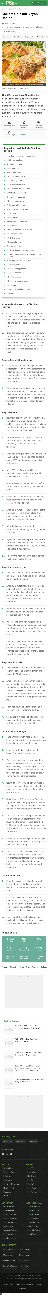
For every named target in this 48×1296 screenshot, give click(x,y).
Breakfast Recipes (10, 1266)
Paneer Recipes (9, 1214)
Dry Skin (30, 1180)
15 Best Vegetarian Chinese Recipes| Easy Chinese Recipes (29, 1080)
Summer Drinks (33, 1214)
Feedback (29, 1284)
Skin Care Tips (33, 1222)
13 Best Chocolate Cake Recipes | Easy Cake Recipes (28, 1040)
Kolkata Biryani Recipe (28, 967)
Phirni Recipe (32, 1234)
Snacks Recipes (9, 1238)
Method (40, 37)
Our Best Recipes (11, 1021)
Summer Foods (33, 1210)
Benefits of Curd (33, 1218)
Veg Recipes (8, 1203)
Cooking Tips (20, 1141)
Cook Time (18, 37)
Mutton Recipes (9, 1255)
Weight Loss (7, 1141)
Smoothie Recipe (34, 1230)
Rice (10, 9)
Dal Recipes (8, 1226)
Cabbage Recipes (10, 1230)
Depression (7, 1180)
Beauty (29, 1164)
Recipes (4, 9)
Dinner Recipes (9, 1206)
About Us (19, 1284)
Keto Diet (6, 1176)
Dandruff (30, 1184)
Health (5, 1164)
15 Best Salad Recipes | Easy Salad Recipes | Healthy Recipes (28, 1053)
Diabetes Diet (8, 1172)
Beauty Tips (32, 1192)
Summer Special (34, 1203)
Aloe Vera (31, 1168)
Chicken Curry (25, 1249)
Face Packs (31, 1188)
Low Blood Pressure (11, 1184)
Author (39, 1284)
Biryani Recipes (25, 1255)
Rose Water (31, 1172)
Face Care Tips (33, 1226)
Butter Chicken (9, 1260)
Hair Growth (31, 1176)
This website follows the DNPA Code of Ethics (24, 1276)
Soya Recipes (8, 1222)
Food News (33, 1141)
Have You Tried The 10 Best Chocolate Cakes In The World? (27, 1026)
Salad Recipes (9, 1210)
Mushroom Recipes (10, 1218)
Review (41, 27)
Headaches (7, 1196)
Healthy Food (8, 1188)
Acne (29, 1196)
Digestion (7, 1192)
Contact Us (22, 1288)
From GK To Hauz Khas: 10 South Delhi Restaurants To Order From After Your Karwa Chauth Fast (28, 1068)
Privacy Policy (8, 1284)
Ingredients (29, 37)
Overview (6, 37)
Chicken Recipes (9, 1249)
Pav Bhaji (24, 1266)
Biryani (13, 967)
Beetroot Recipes (10, 1234)
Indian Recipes (9, 1245)
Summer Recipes (33, 1206)
